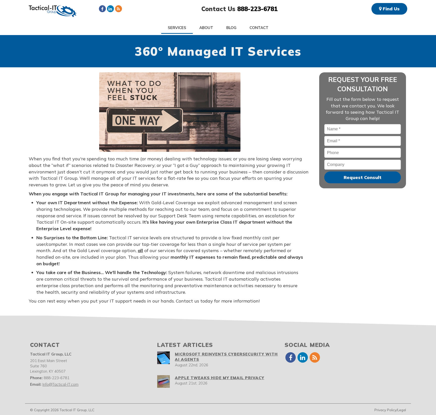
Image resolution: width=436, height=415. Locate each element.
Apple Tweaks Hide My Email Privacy (219, 377)
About (206, 27)
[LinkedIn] (110, 8)
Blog (231, 27)
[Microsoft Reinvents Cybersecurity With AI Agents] (163, 357)
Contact (259, 27)
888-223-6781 (257, 9)
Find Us (391, 9)
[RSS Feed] (118, 8)
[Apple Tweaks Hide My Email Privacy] (163, 381)
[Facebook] (102, 8)
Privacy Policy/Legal (390, 410)
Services (177, 27)
